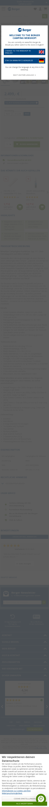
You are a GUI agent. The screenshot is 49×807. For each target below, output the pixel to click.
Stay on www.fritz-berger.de (19, 60)
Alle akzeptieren (24, 804)
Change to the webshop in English (18, 52)
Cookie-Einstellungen (24, 799)
